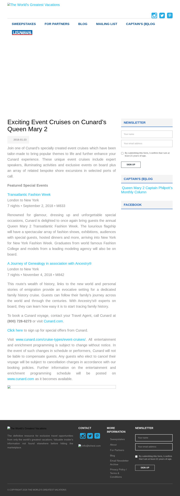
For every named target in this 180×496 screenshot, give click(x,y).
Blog (82, 24)
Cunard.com (53, 321)
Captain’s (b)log (140, 24)
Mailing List (106, 24)
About (113, 444)
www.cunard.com (20, 379)
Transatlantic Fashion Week (29, 194)
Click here (15, 330)
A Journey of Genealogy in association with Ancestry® (49, 263)
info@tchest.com (91, 445)
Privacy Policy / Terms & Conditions (118, 473)
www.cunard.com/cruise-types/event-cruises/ (51, 339)
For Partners (57, 24)
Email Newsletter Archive (119, 462)
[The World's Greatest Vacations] (33, 5)
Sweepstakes (24, 24)
